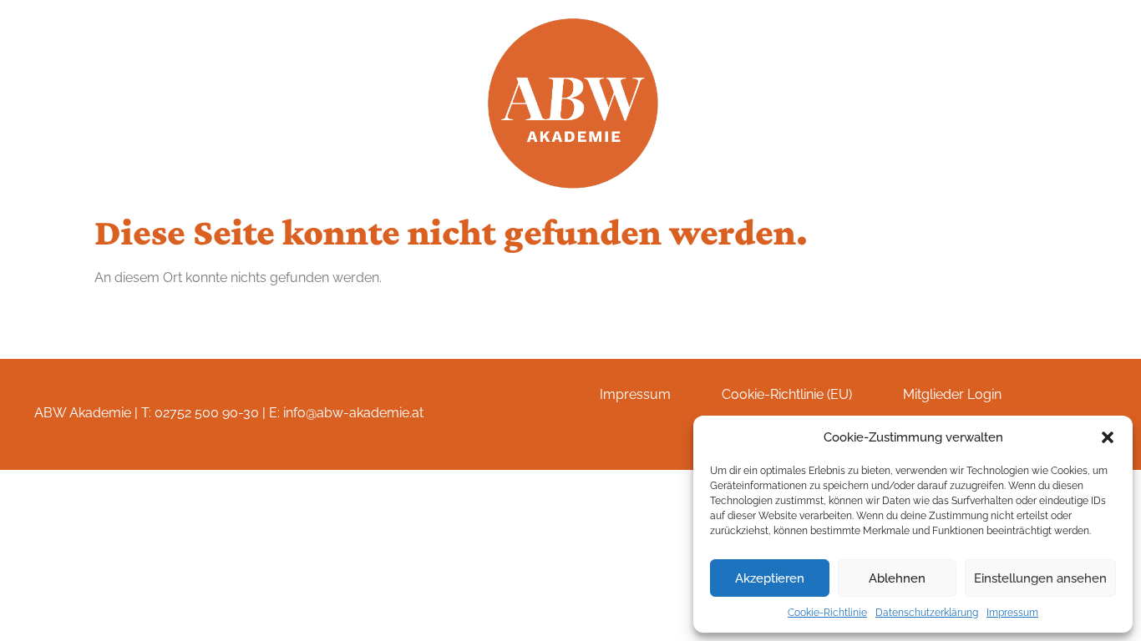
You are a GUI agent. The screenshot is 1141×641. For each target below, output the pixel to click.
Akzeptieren (769, 578)
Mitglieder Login (952, 394)
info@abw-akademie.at (353, 413)
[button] (1107, 437)
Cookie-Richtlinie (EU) (787, 394)
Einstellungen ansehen (1040, 578)
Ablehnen (897, 578)
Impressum (1012, 612)
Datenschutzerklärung (926, 612)
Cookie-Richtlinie (827, 612)
